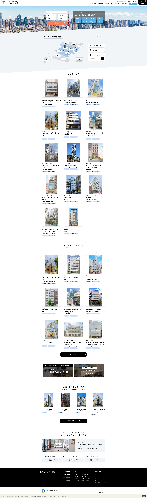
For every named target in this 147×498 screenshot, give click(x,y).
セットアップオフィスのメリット (99, 252)
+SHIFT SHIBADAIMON (93, 310)
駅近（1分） (85, 21)
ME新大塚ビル (68, 197)
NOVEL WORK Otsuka (71, 277)
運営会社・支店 (98, 471)
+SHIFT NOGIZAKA (70, 165)
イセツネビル (49, 409)
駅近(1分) (84, 476)
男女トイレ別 (100, 18)
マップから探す (66, 481)
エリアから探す (66, 471)
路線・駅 (100, 3)
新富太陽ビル (68, 133)
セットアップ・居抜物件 (86, 478)
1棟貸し (92, 18)
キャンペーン (100, 22)
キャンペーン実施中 (85, 480)
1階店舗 (85, 18)
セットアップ (115, 3)
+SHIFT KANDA (47, 342)
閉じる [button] (143, 496)
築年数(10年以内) (85, 474)
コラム (96, 480)
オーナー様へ (97, 478)
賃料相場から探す (67, 474)
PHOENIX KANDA (81, 409)
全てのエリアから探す (101, 36)
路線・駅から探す (67, 478)
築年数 (78, 22)
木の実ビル (65, 409)
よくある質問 (97, 473)
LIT (87, 277)
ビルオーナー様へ (132, 3)
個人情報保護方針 (57, 494)
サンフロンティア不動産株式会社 (47, 494)
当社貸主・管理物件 (124, 3)
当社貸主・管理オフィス (99, 476)
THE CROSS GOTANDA (93, 101)
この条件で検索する (56, 23)
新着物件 (78, 18)
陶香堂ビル (67, 230)
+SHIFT (80, 443)
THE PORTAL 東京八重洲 (49, 310)
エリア (94, 3)
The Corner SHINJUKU (71, 101)
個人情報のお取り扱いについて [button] (60, 496)
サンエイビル (90, 197)
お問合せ (62, 494)
